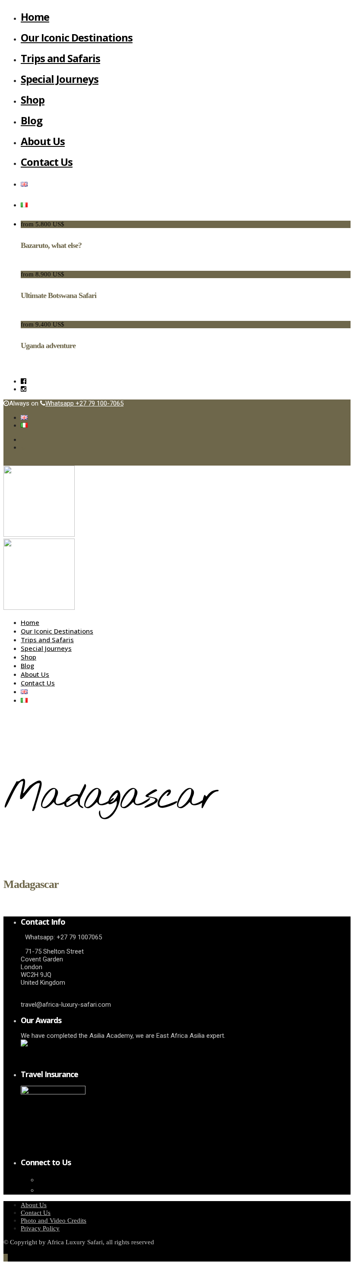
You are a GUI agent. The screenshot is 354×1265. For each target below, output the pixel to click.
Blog (31, 120)
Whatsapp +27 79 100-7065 (84, 403)
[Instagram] (23, 389)
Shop (32, 99)
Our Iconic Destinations (77, 37)
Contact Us (47, 162)
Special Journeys (59, 79)
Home (35, 17)
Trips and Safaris (60, 58)
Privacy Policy (40, 1228)
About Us (43, 141)
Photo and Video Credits (53, 1220)
